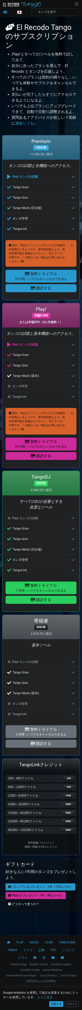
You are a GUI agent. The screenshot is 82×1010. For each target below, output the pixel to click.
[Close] (72, 245)
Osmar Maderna (52, 969)
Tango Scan (21, 187)
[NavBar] (76, 3)
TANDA (12, 950)
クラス (22, 958)
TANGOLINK (67, 942)
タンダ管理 (20, 218)
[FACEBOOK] (34, 958)
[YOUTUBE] (53, 958)
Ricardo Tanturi (39, 964)
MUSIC (34, 942)
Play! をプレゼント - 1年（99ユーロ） (37, 895)
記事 (42, 950)
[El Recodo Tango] (8, 942)
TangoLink (20, 229)
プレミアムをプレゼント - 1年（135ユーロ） (42, 887)
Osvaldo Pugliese (61, 964)
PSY (53, 950)
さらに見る (45, 997)
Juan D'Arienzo (48, 975)
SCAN (49, 942)
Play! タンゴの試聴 (25, 176)
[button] (19, 12)
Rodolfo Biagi (19, 964)
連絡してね (24, 123)
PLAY (20, 942)
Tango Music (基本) (26, 376)
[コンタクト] (62, 958)
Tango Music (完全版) (27, 208)
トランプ (69, 950)
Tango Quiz (20, 197)
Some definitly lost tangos (21, 975)
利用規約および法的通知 (41, 981)
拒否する (72, 1003)
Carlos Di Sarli (68, 975)
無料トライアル (41, 276)
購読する (43, 288)
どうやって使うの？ (25, 904)
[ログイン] (5, 12)
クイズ (27, 950)
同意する (56, 1003)
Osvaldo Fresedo (30, 969)
